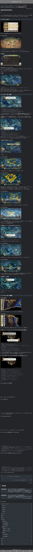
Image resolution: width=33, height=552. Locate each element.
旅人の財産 (17, 532)
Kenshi (16, 538)
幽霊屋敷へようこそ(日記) (17, 530)
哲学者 (11, 472)
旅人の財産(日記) (17, 536)
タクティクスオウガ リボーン (16, 503)
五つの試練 (16, 519)
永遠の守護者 (17, 521)
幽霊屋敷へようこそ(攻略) (17, 528)
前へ (1, 12)
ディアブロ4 (16, 513)
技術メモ (16, 544)
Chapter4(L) (17, 511)
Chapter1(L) (17, 505)
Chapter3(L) (17, 509)
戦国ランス (16, 515)
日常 (16, 542)
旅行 (16, 540)
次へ (31, 13)
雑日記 (16, 517)
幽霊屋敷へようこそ (17, 526)
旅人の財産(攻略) (17, 534)
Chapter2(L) (17, 507)
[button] (30, 260)
